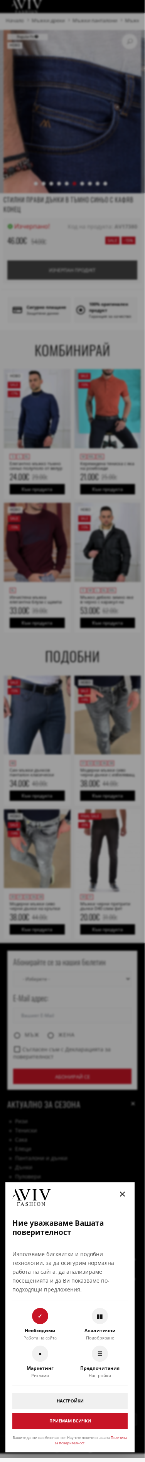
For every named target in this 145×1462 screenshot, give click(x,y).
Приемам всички (70, 1421)
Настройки (70, 1401)
